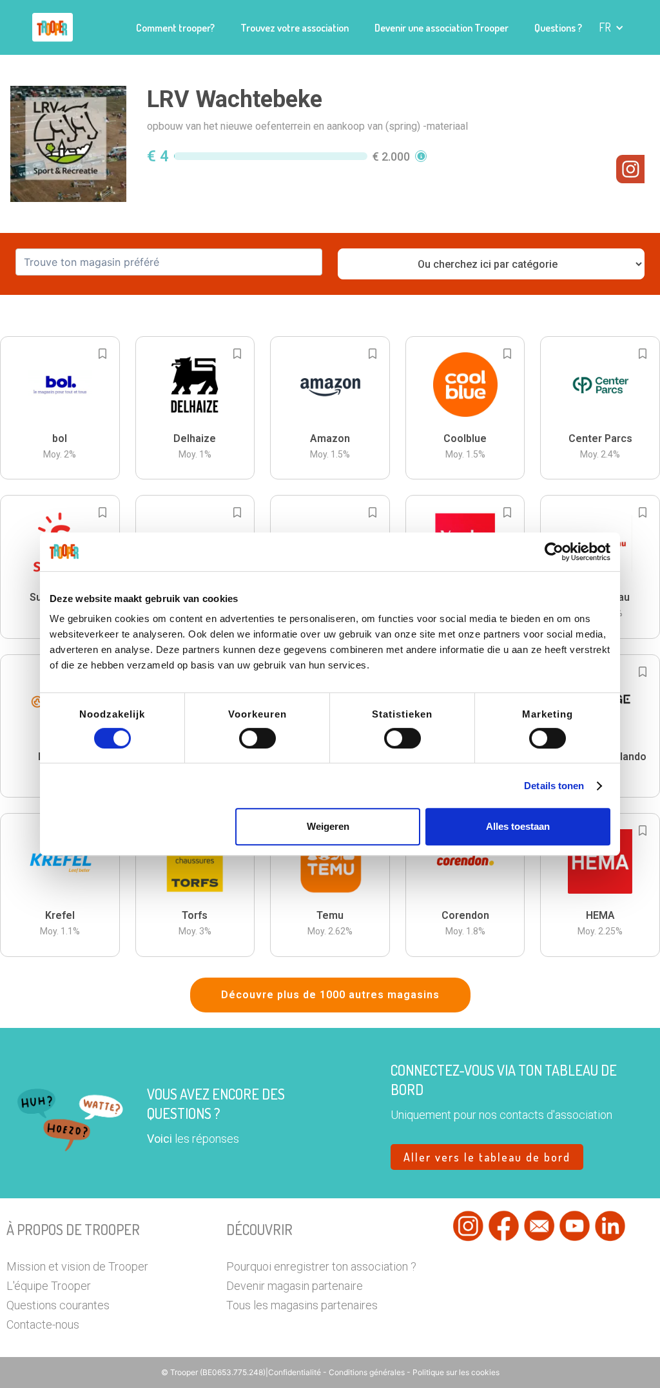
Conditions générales (367, 1372)
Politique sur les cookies (456, 1372)
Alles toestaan (518, 826)
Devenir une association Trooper (441, 27)
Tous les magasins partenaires (302, 1305)
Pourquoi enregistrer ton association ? (321, 1266)
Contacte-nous (42, 1324)
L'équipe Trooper (48, 1285)
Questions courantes (58, 1305)
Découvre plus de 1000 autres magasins (330, 995)
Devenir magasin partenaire (294, 1285)
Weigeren (328, 826)
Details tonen (554, 785)
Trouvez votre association (294, 27)
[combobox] (168, 262)
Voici (159, 1138)
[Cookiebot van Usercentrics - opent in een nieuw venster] (554, 551)
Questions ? (558, 27)
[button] (611, 27)
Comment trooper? (175, 27)
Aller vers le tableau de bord (486, 1157)
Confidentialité (295, 1372)
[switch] (257, 738)
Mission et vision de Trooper (77, 1266)
